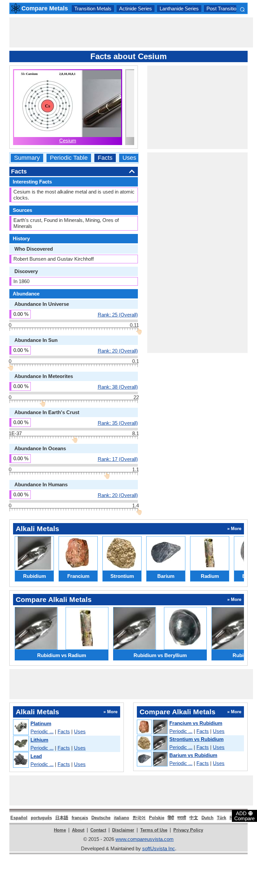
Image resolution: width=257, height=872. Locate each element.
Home (60, 830)
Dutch (207, 817)
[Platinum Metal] (20, 727)
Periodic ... (42, 731)
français (80, 817)
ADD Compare (244, 815)
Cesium (67, 140)
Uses (129, 157)
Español (18, 817)
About (78, 830)
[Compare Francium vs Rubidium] (152, 727)
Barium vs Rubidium (193, 755)
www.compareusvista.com (144, 839)
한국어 (139, 817)
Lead (36, 756)
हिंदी (171, 817)
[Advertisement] (131, 32)
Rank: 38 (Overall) (118, 386)
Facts (105, 157)
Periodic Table (69, 157)
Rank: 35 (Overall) (118, 422)
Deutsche (100, 817)
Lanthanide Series (179, 8)
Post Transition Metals (230, 8)
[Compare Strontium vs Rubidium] (152, 743)
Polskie (156, 817)
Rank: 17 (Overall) (118, 459)
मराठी (181, 817)
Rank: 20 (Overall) (118, 350)
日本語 (61, 817)
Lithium (39, 740)
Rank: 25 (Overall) (118, 314)
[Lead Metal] (20, 760)
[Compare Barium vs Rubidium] (152, 759)
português (41, 817)
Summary (27, 157)
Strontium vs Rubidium (196, 739)
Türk (221, 817)
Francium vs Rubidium (195, 723)
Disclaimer (123, 830)
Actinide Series (135, 8)
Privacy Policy (188, 830)
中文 (193, 817)
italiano (121, 817)
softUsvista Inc (158, 848)
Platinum (40, 723)
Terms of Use (153, 830)
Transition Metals (92, 8)
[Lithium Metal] (20, 744)
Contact (98, 830)
